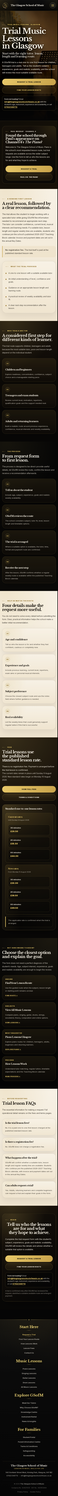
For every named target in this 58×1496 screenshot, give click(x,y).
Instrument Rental (29, 1417)
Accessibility (29, 1455)
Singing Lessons (29, 1373)
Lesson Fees (29, 1348)
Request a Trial (29, 169)
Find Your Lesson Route (29, 90)
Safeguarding (29, 1451)
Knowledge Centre (29, 1412)
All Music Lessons (29, 1387)
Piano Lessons (29, 1369)
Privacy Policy (22, 1492)
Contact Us (29, 1353)
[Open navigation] (53, 5)
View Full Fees (29, 789)
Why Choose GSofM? (29, 1407)
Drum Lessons (29, 1382)
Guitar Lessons (29, 1378)
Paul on (29, 177)
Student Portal (29, 1437)
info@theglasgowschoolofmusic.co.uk (22, 102)
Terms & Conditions (29, 797)
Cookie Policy (35, 1492)
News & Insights (29, 1421)
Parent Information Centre (29, 1442)
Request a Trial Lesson (29, 82)
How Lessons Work (29, 1344)
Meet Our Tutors (29, 1403)
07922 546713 (10, 107)
